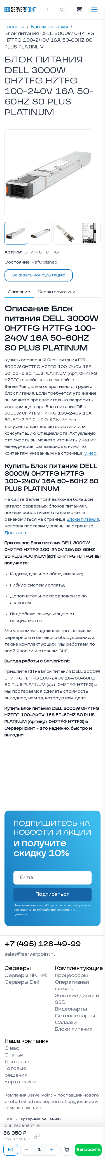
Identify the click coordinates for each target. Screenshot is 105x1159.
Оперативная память (72, 986)
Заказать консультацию (39, 275)
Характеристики (56, 292)
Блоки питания (49, 27)
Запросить (88, 1150)
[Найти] (62, 9)
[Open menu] (94, 9)
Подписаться (52, 894)
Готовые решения (15, 1072)
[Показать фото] (15, 233)
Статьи (13, 1055)
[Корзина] (79, 9)
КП (10, 1149)
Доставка (15, 533)
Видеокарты (71, 1009)
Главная (14, 27)
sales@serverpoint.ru (30, 954)
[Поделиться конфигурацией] (36, 1136)
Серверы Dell (21, 982)
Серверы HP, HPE (26, 976)
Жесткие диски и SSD (77, 999)
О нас (90, 453)
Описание (19, 292)
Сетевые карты (75, 1016)
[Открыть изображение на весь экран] (49, 174)
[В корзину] (66, 1150)
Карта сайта (20, 1082)
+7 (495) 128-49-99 (42, 944)
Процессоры (71, 976)
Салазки (66, 1023)
